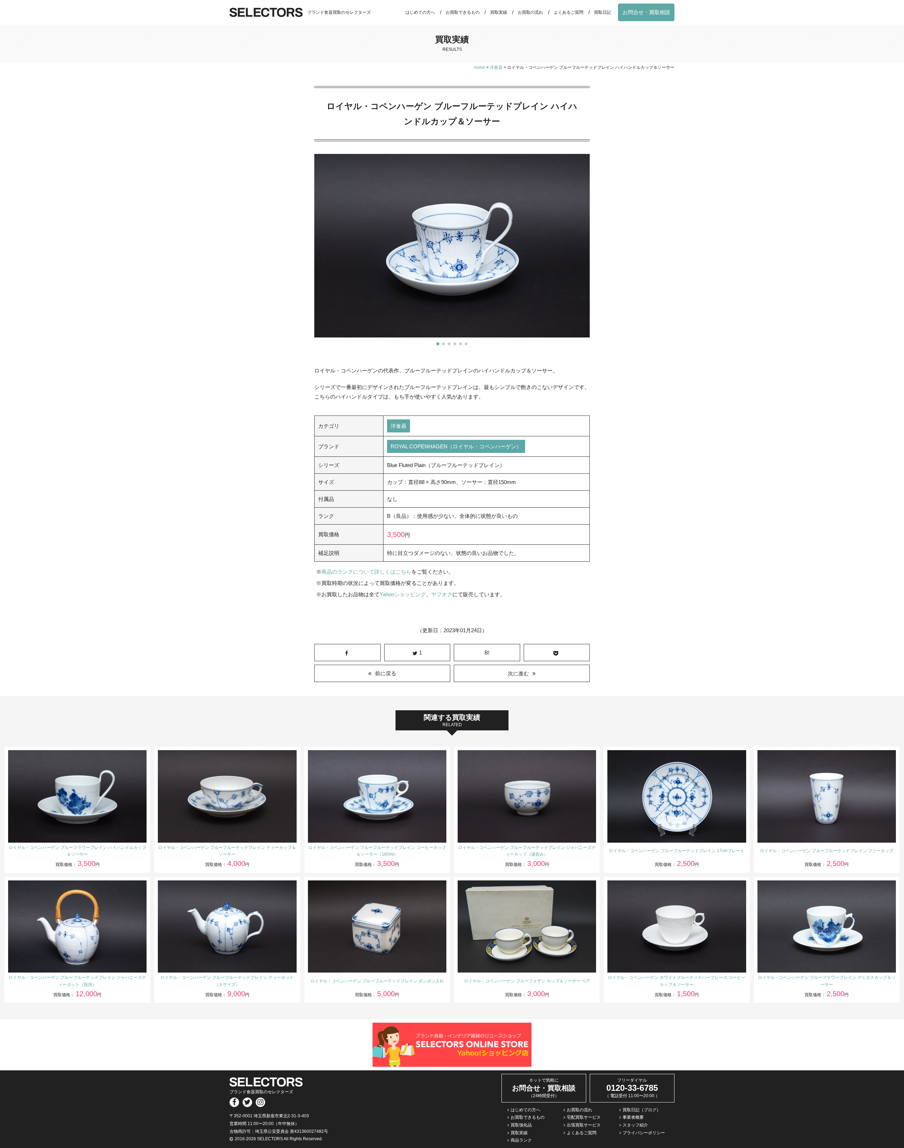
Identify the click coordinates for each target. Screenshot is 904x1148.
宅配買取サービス (584, 1117)
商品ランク (521, 1140)
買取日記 (602, 12)
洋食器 (398, 426)
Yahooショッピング (403, 594)
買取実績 (498, 12)
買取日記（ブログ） (642, 1109)
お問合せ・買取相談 (646, 12)
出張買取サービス (584, 1125)
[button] (437, 343)
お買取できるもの (463, 12)
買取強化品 (521, 1125)
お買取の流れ (530, 12)
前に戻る (385, 673)
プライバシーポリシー (644, 1132)
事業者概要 (633, 1117)
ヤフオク (441, 594)
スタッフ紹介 (635, 1125)
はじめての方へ (420, 12)
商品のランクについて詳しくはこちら (366, 572)
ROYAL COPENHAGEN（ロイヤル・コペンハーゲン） (456, 446)
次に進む (518, 673)
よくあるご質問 (568, 12)
